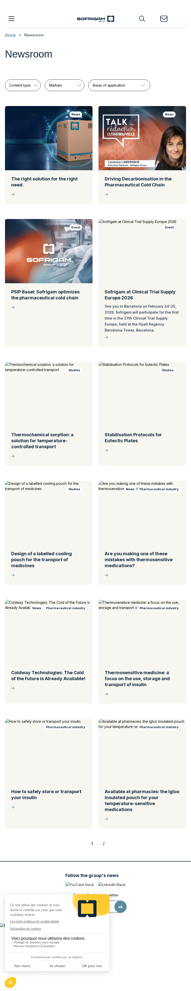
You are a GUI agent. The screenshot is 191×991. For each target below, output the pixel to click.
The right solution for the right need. (44, 181)
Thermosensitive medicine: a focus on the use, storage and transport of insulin (137, 678)
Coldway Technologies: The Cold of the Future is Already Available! (48, 675)
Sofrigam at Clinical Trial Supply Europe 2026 (140, 294)
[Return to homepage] (95, 19)
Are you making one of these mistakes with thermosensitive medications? (139, 559)
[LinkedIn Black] (112, 884)
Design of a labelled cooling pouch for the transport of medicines (41, 559)
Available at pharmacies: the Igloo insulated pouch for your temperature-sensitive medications (142, 800)
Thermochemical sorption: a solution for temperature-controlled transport (42, 440)
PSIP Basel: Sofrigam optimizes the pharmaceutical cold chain (45, 294)
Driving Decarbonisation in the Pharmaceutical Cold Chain (138, 181)
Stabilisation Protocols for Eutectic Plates (133, 437)
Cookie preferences (95, 976)
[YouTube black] (79, 884)
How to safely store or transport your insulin (46, 794)
